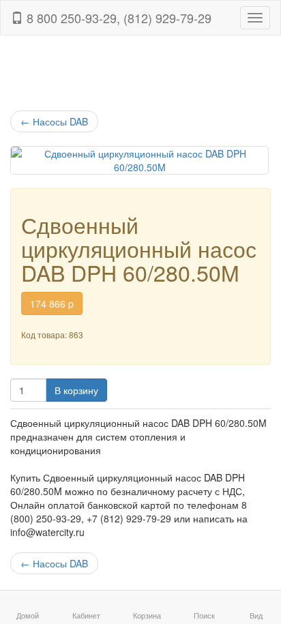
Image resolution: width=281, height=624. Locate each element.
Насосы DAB (54, 121)
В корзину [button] (76, 390)
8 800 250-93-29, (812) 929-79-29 (117, 18)
